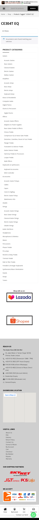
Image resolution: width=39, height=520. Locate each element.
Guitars (5, 56)
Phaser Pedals (7, 247)
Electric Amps (8, 90)
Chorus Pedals (8, 132)
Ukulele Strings (9, 226)
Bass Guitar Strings (10, 215)
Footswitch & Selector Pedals (13, 147)
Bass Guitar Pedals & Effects (13, 128)
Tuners (5, 280)
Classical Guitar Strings (11, 218)
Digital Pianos (7, 105)
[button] (4, 8)
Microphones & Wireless (10, 236)
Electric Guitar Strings (11, 222)
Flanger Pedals (9, 143)
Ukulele (5, 203)
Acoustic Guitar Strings (11, 211)
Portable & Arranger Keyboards (13, 266)
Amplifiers (6, 79)
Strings (5, 206)
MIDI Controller (9, 173)
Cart (24, 512)
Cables (6, 185)
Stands (5, 273)
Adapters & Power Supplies (13, 125)
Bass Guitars (8, 64)
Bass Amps (7, 87)
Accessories (6, 176)
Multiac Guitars (9, 75)
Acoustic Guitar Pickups (11, 181)
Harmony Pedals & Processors (14, 154)
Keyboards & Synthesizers (11, 165)
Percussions (6, 244)
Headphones (7, 233)
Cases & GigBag (9, 192)
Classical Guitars (9, 68)
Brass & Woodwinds (9, 97)
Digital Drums (8, 113)
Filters (6, 31)
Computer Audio (8, 101)
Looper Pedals (9, 157)
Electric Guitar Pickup (11, 195)
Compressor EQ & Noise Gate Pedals (16, 136)
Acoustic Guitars (9, 60)
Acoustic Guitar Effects (11, 121)
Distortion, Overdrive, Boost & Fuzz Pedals (18, 139)
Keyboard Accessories (11, 169)
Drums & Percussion (9, 108)
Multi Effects (8, 161)
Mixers (5, 240)
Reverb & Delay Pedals (10, 255)
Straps (5, 277)
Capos (6, 188)
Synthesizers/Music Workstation (13, 269)
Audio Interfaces (8, 229)
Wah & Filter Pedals (9, 262)
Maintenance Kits (9, 199)
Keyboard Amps (9, 94)
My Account (14, 512)
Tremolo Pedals (8, 258)
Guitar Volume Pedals (11, 150)
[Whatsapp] (33, 515)
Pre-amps (6, 251)
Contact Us (33, 512)
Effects (5, 117)
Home (5, 512)
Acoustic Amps (9, 83)
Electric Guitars (9, 71)
